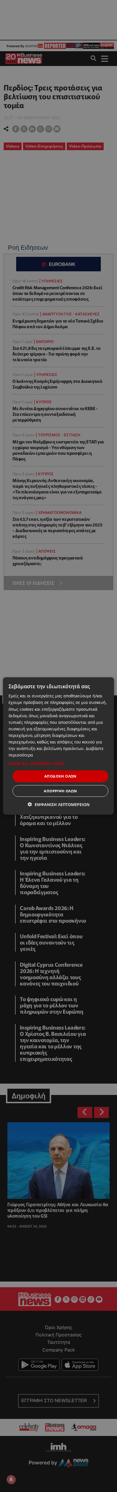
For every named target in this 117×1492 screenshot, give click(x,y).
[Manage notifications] (11, 1479)
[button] (58, 763)
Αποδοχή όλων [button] (60, 776)
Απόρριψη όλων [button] (60, 790)
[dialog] (58, 746)
